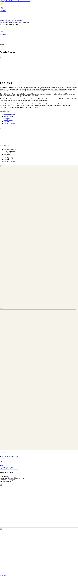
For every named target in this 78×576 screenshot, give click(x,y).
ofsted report (7, 125)
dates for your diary (10, 123)
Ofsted (2, 458)
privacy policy (4, 469)
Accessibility (4, 467)
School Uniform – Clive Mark (9, 456)
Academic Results (9, 114)
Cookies (11, 467)
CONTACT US (5, 21)
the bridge (7, 118)
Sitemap (2, 465)
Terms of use (14, 469)
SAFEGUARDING (16, 21)
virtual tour (7, 121)
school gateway (8, 120)
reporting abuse (8, 116)
